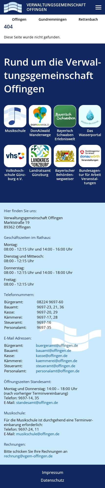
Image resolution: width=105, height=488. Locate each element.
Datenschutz (52, 480)
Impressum (52, 472)
